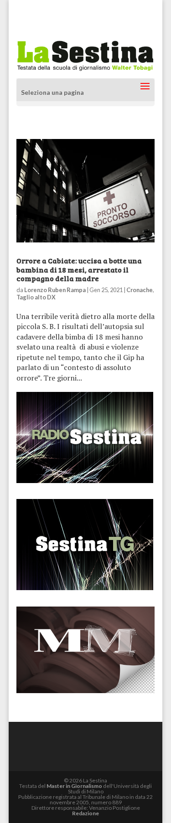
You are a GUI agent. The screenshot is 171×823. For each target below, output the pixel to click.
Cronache (139, 289)
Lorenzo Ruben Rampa (55, 289)
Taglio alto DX (36, 297)
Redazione (85, 813)
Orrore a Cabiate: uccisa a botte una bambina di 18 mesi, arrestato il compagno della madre (79, 269)
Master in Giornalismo (74, 785)
